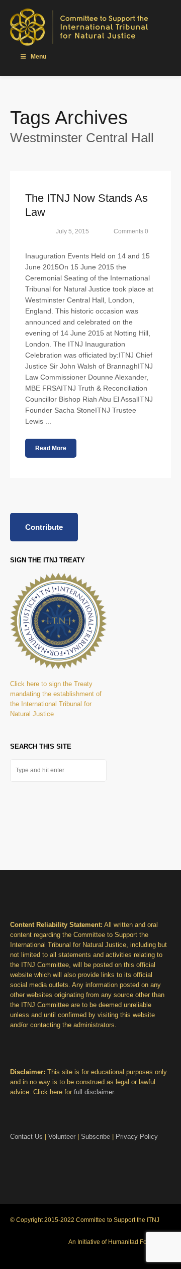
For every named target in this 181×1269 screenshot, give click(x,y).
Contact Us (26, 1136)
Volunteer (61, 1136)
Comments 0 (131, 231)
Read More (50, 448)
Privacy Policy (137, 1136)
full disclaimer (94, 1092)
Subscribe (95, 1136)
